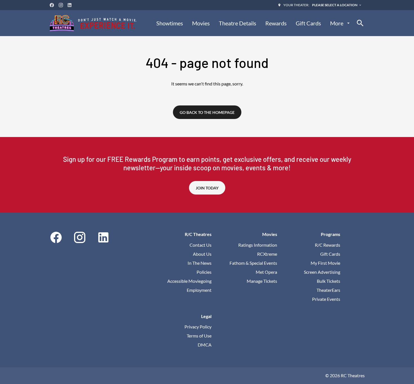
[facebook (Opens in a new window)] (51, 5)
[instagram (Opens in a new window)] (60, 5)
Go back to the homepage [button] (207, 112)
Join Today (207, 188)
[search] (360, 23)
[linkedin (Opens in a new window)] (69, 5)
